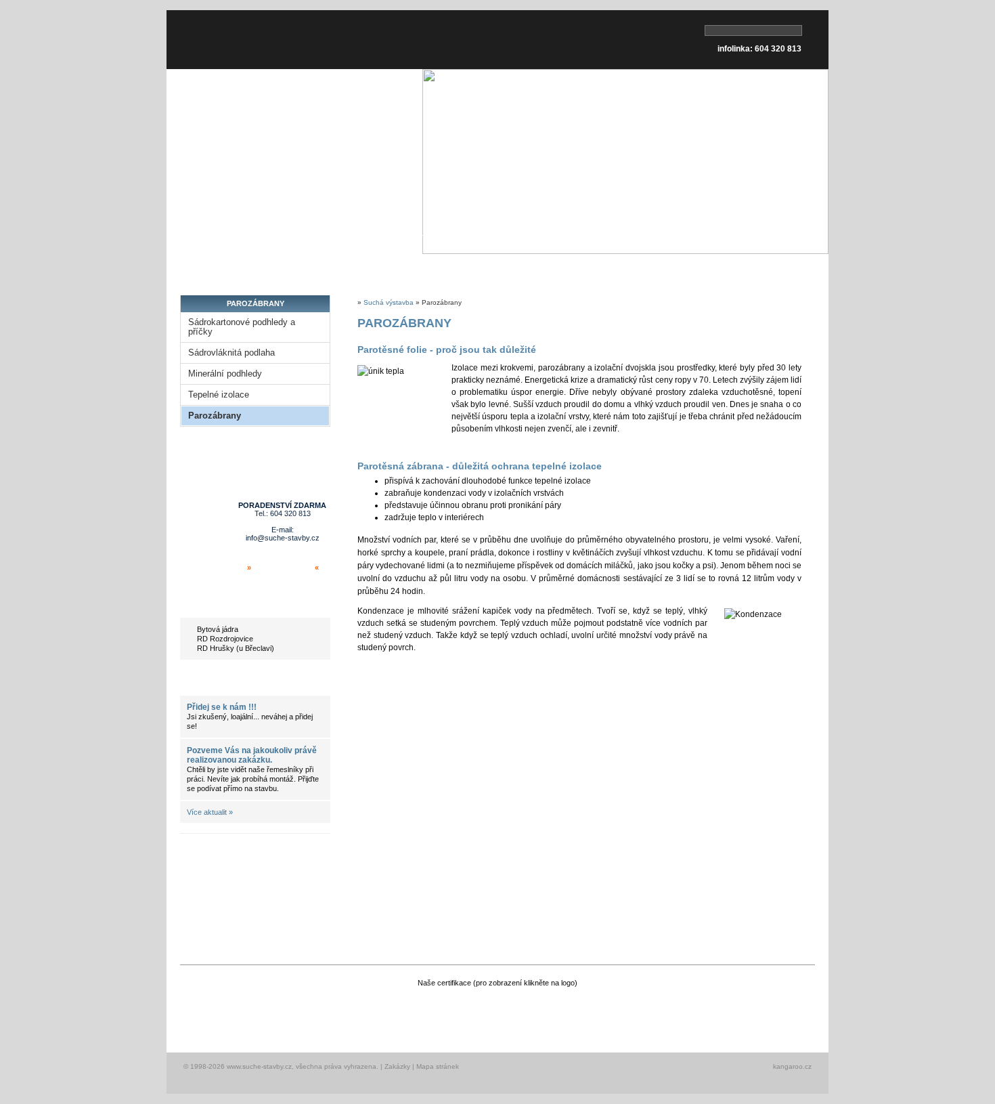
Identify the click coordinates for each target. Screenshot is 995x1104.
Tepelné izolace (218, 395)
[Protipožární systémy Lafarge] (440, 1011)
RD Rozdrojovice (225, 639)
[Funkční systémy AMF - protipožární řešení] (530, 1011)
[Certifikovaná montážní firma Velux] (214, 1011)
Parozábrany (214, 416)
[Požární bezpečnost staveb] (777, 1011)
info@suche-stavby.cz (282, 538)
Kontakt (781, 269)
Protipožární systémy (442, 269)
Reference (613, 269)
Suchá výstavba (388, 302)
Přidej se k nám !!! (222, 707)
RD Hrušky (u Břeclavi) (235, 648)
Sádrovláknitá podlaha (231, 353)
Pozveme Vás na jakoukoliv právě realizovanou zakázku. (252, 755)
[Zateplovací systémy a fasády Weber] (290, 1011)
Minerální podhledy (225, 374)
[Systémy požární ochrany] (700, 1011)
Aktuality (217, 682)
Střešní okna (330, 269)
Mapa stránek (437, 1066)
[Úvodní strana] (244, 39)
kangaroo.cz (792, 1066)
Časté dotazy (700, 269)
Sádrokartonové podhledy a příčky (241, 327)
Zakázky (397, 1066)
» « (283, 568)
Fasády (540, 269)
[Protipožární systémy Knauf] (367, 1011)
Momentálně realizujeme (252, 604)
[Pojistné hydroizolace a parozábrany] (619, 1011)
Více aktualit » (210, 812)
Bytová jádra (217, 629)
